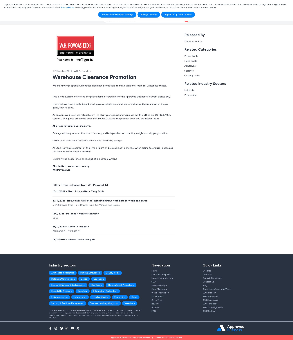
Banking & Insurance (90, 273)
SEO (153, 282)
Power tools (191, 56)
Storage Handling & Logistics (104, 303)
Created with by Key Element (168, 337)
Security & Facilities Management (67, 303)
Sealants (189, 70)
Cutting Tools (192, 75)
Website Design (159, 285)
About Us (207, 274)
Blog (205, 285)
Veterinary (130, 303)
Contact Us (208, 282)
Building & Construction (63, 279)
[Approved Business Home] (230, 328)
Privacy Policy (67, 7)
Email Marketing (159, 289)
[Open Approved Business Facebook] (50, 328)
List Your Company (160, 274)
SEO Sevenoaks (210, 300)
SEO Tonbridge (210, 303)
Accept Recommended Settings (117, 14)
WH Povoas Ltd (193, 41)
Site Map (207, 271)
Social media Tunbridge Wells (217, 289)
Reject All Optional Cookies (178, 14)
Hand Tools (190, 60)
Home (154, 271)
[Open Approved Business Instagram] (55, 328)
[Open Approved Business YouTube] (72, 328)
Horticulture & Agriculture (121, 285)
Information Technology (105, 291)
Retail (134, 297)
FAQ (153, 311)
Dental (84, 279)
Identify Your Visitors (162, 278)
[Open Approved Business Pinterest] (61, 328)
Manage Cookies (149, 14)
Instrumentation (59, 297)
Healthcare (96, 285)
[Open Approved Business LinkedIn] (66, 328)
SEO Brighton (209, 292)
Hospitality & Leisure (61, 291)
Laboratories (80, 297)
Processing (190, 95)
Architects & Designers (62, 273)
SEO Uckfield (209, 311)
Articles (155, 307)
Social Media (157, 296)
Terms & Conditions (212, 278)
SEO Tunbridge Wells (213, 307)
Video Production (160, 292)
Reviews (155, 303)
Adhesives (190, 65)
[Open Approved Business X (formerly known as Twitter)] (77, 328)
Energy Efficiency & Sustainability (68, 285)
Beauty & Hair (112, 273)
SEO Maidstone (210, 296)
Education (99, 279)
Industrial (189, 90)
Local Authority (100, 297)
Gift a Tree (156, 300)
